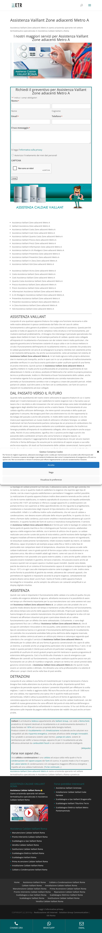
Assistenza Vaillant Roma (34, 882)
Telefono (57, 116)
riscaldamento (34, 730)
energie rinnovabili (79, 733)
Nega (51, 472)
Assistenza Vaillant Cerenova (68, 788)
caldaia (47, 757)
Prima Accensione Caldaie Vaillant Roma (30, 861)
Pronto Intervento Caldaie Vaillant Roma (30, 837)
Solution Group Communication (73, 912)
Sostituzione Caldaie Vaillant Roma (27, 849)
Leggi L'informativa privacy (51, 909)
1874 (29, 727)
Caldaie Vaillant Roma (32, 885)
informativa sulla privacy (31, 149)
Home (17, 882)
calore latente (21, 764)
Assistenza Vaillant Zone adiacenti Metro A (29, 771)
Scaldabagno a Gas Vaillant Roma (27, 841)
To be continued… (53, 767)
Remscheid (84, 721)
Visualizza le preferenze (51, 479)
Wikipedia (86, 748)
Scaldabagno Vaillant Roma (24, 857)
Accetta (51, 465)
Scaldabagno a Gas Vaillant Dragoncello (73, 799)
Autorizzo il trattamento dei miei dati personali (35, 155)
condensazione (18, 760)
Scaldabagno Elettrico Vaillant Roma (28, 853)
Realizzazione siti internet (46, 912)
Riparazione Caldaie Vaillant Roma (69, 892)
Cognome (56, 111)
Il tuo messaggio (20, 127)
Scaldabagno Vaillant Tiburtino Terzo (72, 803)
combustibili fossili (41, 743)
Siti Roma (51, 915)
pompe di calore (63, 737)
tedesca (35, 721)
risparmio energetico (37, 733)
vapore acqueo (35, 760)
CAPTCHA (16, 160)
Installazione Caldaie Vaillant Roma (27, 865)
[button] (98, 451)
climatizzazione (52, 730)
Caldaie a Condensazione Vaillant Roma (29, 869)
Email (15, 116)
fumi (48, 760)
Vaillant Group (62, 721)
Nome (14, 111)
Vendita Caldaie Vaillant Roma (25, 845)
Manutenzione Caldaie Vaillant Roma (28, 832)
